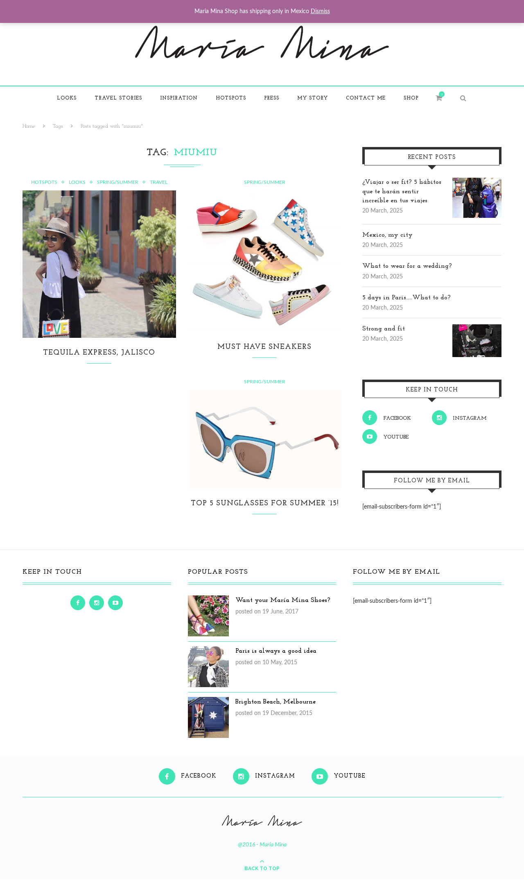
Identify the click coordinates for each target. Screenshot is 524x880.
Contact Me (366, 98)
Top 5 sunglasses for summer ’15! (265, 503)
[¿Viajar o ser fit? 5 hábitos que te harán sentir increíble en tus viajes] (476, 182)
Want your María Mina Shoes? (282, 600)
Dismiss (320, 11)
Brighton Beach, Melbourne (275, 702)
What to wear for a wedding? (407, 266)
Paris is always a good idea (275, 651)
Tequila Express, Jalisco (99, 353)
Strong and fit (383, 329)
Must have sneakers (264, 347)
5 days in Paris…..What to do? (406, 297)
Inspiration (179, 98)
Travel (158, 182)
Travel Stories (118, 98)
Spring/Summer (117, 182)
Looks (67, 98)
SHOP (411, 98)
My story (312, 98)
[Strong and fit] (476, 329)
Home (29, 126)
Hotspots (231, 98)
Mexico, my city (387, 235)
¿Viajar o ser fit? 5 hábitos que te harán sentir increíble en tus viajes (401, 191)
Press (271, 98)
